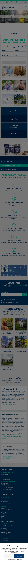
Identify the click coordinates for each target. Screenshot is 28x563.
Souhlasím (19, 556)
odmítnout (19, 559)
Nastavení (8, 556)
